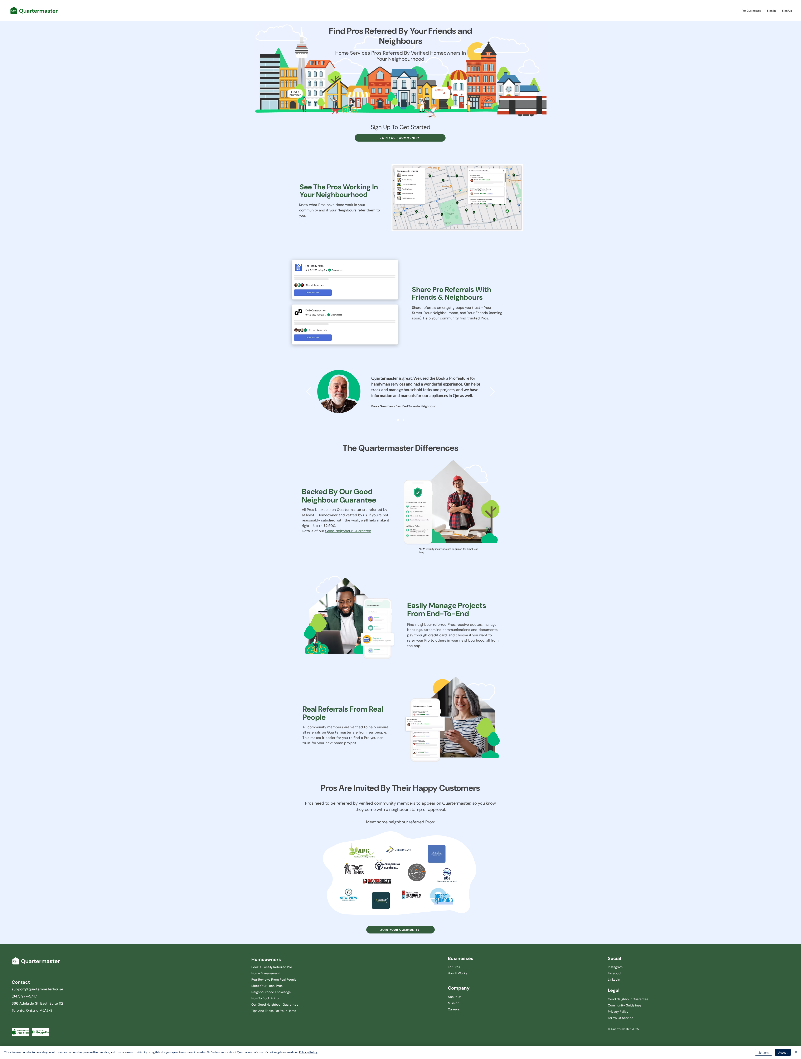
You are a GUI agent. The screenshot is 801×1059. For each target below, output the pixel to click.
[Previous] (308, 391)
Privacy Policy (308, 1052)
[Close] (795, 1052)
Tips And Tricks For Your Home (273, 1011)
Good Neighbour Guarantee (348, 531)
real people (377, 732)
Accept (782, 1052)
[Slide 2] (403, 420)
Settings (763, 1052)
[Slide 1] (397, 420)
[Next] (492, 391)
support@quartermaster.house (37, 989)
